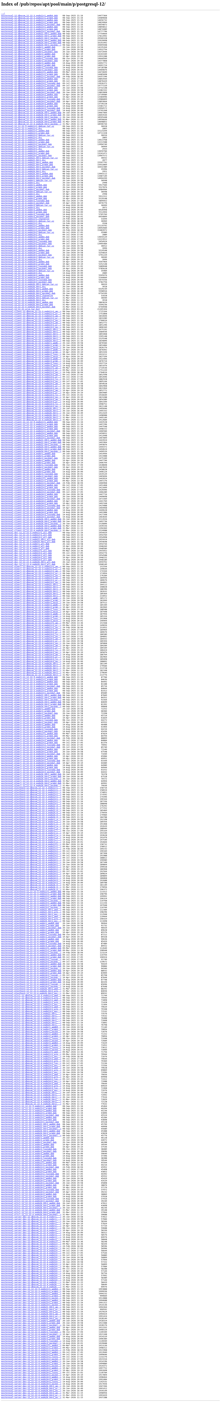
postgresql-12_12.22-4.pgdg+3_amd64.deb (24, 210)
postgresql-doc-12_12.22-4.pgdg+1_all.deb (25, 544)
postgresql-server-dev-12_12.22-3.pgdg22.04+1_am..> (31, 1307)
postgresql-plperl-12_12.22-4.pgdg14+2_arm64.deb (29, 758)
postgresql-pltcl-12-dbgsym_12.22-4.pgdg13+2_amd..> (31, 1059)
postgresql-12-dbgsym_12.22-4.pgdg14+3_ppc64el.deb (30, 110)
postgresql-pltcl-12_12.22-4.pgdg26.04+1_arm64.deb (30, 1205)
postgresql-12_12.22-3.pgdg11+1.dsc (21, 128)
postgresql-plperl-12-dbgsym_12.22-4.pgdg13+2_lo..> (31, 634)
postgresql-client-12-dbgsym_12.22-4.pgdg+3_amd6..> (31, 359)
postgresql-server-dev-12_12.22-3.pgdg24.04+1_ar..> (31, 1316)
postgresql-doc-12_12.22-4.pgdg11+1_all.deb (26, 551)
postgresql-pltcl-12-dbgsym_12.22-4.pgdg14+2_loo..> (31, 1079)
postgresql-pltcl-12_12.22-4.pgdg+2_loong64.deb (29, 1149)
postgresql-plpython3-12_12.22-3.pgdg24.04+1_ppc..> (31, 921)
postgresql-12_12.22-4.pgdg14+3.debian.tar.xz (27, 271)
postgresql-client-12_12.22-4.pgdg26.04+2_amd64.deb (31, 526)
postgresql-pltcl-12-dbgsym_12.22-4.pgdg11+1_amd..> (31, 1052)
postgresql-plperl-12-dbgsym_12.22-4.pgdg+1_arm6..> (31, 600)
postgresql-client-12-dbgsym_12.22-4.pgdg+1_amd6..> (31, 343)
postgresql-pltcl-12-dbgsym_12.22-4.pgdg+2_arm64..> (31, 1036)
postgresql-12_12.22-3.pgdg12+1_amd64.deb (25, 140)
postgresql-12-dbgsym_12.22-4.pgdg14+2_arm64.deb (29, 97)
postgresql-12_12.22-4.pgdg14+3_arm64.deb (25, 277)
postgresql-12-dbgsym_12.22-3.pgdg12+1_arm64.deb (29, 22)
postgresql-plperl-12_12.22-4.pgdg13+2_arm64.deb (29, 742)
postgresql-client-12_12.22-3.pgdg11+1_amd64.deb (29, 422)
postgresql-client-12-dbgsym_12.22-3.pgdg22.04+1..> (31, 329)
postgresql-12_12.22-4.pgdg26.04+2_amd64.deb (27, 302)
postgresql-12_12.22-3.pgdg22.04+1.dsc (23, 160)
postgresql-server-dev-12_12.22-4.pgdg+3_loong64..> (31, 1341)
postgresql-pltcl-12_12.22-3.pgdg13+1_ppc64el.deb (30, 1122)
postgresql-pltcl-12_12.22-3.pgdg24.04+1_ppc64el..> (31, 1135)
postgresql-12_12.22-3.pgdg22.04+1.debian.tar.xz (29, 158)
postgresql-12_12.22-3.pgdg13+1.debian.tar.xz (27, 146)
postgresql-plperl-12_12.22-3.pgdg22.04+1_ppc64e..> (31, 700)
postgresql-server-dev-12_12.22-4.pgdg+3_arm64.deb (30, 1339)
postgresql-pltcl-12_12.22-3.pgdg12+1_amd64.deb (29, 1111)
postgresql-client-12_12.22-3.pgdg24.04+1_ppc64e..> (31, 451)
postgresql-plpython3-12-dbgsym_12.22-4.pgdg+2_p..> (31, 833)
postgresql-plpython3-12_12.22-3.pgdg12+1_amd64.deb (31, 896)
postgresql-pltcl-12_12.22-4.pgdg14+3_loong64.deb (30, 1199)
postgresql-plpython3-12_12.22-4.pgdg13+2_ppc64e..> (31, 962)
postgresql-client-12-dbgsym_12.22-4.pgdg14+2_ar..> (31, 393)
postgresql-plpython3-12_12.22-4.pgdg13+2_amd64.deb (31, 955)
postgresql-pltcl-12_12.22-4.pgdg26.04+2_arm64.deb (30, 1212)
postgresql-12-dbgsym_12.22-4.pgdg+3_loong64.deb (29, 67)
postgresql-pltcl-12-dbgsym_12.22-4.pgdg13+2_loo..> (31, 1063)
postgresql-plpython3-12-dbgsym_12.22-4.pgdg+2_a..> (31, 826)
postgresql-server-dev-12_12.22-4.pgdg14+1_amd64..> (31, 1361)
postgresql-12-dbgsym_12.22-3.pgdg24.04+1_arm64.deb (31, 43)
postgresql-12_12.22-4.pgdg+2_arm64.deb (24, 198)
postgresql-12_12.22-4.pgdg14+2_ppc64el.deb (26, 268)
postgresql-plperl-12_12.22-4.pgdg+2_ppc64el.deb (29, 722)
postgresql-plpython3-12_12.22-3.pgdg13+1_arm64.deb (31, 905)
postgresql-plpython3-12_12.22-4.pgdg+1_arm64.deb (30, 925)
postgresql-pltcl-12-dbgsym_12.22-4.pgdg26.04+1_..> (31, 1092)
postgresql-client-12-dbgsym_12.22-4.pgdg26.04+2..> (31, 415)
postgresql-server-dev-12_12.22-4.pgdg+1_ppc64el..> (31, 1325)
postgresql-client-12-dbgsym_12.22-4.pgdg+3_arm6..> (31, 361)
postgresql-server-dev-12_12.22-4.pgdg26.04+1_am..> (31, 1386)
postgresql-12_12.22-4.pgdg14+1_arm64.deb (25, 253)
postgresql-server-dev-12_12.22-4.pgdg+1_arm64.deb (30, 1323)
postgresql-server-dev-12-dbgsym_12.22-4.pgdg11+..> (31, 1241)
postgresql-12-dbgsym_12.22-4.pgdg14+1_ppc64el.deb (30, 92)
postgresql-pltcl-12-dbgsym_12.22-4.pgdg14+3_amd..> (31, 1083)
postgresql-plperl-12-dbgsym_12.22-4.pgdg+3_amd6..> (31, 614)
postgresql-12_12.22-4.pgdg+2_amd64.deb (24, 196)
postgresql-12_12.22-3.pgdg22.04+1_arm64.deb (27, 164)
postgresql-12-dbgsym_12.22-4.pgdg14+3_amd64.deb (29, 104)
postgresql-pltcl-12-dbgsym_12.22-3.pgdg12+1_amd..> (31, 1000)
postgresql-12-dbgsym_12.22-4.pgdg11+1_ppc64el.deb (30, 76)
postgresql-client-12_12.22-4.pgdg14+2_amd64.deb (29, 501)
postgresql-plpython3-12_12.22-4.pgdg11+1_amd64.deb (31, 948)
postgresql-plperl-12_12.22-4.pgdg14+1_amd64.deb (29, 749)
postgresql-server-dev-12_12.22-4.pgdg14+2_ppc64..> (31, 1375)
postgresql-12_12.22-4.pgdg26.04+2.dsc (23, 300)
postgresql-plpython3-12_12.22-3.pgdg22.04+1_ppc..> (31, 914)
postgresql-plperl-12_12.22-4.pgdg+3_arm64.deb (28, 727)
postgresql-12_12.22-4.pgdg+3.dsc (20, 207)
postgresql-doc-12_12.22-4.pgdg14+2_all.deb (26, 557)
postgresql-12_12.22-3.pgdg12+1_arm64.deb (25, 142)
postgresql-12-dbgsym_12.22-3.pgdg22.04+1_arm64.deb (31, 36)
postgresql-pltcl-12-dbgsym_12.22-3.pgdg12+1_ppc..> (31, 1004)
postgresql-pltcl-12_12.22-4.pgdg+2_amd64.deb (27, 1144)
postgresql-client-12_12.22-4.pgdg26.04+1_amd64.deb (31, 519)
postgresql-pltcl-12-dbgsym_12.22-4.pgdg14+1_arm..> (31, 1070)
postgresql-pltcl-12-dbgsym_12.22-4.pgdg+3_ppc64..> (31, 1050)
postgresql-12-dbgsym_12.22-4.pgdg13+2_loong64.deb (30, 83)
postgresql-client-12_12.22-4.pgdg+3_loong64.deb (29, 474)
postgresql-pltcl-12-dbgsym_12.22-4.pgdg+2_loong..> (31, 1038)
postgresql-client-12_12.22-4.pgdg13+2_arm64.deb (29, 487)
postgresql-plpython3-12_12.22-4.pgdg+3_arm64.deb (30, 941)
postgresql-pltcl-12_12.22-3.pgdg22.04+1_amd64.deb (30, 1124)
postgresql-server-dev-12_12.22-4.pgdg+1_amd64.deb (30, 1321)
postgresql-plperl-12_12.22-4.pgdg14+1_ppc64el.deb (30, 754)
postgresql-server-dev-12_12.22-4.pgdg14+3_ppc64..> (31, 1384)
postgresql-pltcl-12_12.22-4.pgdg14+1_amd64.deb (29, 1178)
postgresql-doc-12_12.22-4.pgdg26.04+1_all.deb (28, 562)
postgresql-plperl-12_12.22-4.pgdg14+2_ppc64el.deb (30, 763)
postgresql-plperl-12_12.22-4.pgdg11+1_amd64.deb (29, 733)
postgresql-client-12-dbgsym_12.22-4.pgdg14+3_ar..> (31, 402)
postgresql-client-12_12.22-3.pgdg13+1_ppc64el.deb (30, 438)
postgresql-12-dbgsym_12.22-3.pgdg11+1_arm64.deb (29, 18)
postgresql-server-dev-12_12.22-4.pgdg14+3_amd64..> (31, 1377)
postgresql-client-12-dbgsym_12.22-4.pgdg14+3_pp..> (31, 406)
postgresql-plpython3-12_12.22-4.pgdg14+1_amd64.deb (31, 964)
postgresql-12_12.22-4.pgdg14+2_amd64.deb (25, 262)
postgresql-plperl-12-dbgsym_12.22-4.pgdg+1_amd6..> (31, 598)
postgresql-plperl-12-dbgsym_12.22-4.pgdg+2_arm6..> (31, 607)
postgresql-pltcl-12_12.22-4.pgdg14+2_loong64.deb (30, 1190)
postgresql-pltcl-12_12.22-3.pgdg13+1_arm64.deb (29, 1120)
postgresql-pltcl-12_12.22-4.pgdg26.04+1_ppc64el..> (31, 1208)
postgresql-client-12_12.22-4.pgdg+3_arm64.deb (28, 472)
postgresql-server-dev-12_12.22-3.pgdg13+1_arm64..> (31, 1302)
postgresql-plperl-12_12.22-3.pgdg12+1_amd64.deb (29, 682)
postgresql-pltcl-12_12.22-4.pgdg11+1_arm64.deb (29, 1165)
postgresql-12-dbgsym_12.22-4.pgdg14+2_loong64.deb (30, 99)
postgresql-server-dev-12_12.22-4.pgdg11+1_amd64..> (31, 1345)
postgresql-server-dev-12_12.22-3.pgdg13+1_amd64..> (31, 1300)
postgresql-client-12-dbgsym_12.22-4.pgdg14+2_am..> (31, 390)
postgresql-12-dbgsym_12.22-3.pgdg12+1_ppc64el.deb (30, 24)
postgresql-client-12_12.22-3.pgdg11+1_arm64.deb (29, 424)
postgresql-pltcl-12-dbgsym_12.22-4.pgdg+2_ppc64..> (31, 1041)
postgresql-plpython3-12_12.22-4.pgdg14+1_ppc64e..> (31, 968)
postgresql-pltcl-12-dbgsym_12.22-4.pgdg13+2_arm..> (31, 1061)
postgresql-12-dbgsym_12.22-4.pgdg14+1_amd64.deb (29, 88)
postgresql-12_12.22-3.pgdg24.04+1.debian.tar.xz (29, 169)
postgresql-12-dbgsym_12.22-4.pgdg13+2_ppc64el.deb (30, 85)
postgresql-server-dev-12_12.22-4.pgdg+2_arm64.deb (30, 1330)
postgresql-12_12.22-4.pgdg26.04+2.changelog (27, 295)
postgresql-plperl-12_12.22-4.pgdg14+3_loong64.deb (30, 770)
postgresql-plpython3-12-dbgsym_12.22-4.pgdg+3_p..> (31, 842)
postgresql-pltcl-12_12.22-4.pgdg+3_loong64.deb (29, 1158)
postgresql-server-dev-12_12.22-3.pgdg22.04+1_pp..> (31, 1311)
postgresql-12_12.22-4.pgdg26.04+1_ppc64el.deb (28, 293)
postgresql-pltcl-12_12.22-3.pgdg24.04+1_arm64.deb (30, 1133)
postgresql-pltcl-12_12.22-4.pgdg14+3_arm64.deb (29, 1196)
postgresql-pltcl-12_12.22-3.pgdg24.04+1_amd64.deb (30, 1131)
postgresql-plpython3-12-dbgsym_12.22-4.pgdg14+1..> (31, 860)
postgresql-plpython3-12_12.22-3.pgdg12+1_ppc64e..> (31, 901)
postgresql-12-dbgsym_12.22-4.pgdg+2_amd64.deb (28, 54)
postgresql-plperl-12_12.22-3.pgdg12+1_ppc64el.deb (30, 686)
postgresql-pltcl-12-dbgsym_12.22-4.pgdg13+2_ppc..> (31, 1065)
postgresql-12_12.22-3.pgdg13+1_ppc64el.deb (26, 155)
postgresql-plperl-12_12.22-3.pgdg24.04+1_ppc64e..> (31, 706)
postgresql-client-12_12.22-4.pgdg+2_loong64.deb (29, 465)
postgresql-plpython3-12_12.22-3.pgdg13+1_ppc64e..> (31, 907)
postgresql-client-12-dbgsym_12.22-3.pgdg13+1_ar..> (31, 325)
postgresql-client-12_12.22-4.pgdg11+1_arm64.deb (29, 481)
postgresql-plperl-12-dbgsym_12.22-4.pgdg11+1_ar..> (31, 625)
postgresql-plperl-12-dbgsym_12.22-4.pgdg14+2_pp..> (31, 652)
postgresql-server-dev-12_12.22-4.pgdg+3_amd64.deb (30, 1336)
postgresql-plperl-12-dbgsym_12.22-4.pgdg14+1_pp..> (31, 643)
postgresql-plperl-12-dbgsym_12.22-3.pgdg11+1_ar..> (31, 569)
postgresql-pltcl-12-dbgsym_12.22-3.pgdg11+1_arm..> (31, 998)
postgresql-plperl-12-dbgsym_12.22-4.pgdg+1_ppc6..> (31, 603)
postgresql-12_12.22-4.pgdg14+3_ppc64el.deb (26, 282)
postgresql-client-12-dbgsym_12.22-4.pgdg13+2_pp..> (31, 381)
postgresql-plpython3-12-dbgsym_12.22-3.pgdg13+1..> (31, 799)
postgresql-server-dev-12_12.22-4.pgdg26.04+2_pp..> (31, 1397)
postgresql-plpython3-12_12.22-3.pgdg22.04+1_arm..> (31, 912)
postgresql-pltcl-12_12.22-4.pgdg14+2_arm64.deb (29, 1187)
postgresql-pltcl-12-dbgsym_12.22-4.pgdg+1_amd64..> (31, 1027)
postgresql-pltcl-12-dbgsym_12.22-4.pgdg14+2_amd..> (31, 1074)
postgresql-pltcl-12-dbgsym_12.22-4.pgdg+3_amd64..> (31, 1043)
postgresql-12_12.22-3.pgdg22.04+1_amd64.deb (27, 162)
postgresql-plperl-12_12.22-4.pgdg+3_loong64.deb (29, 729)
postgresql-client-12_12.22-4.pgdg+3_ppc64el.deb (29, 476)
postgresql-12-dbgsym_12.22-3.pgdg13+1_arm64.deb (29, 29)
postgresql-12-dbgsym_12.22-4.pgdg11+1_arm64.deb (29, 74)
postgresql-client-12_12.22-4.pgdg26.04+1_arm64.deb (31, 521)
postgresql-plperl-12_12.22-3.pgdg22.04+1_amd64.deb (31, 695)
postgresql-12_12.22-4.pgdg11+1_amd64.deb (25, 225)
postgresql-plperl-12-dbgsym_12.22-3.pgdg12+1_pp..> (31, 575)
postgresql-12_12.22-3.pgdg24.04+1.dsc (23, 171)
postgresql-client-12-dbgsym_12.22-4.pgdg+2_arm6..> (31, 352)
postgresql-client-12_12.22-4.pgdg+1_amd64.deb (28, 453)
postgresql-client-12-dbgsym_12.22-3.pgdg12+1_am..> (31, 316)
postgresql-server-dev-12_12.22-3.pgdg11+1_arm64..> (31, 1291)
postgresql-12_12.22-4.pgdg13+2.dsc (21, 234)
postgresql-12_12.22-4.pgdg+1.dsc (20, 183)
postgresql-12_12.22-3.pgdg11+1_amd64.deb (25, 131)
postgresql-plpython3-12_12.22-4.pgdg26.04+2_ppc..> (31, 993)
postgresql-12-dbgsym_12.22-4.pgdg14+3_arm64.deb (29, 106)
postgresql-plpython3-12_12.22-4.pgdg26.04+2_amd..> (31, 989)
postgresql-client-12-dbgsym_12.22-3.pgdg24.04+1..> (31, 336)
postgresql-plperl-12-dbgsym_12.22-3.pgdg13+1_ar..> (31, 580)
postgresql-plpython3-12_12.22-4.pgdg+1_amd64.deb (30, 923)
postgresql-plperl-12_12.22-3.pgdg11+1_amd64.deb (29, 677)
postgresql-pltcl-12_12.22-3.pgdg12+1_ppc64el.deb (30, 1115)
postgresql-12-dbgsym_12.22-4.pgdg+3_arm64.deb (28, 65)
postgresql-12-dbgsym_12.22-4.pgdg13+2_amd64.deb (29, 79)
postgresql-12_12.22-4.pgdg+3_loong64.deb (25, 214)
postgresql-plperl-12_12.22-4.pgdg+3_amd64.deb (28, 724)
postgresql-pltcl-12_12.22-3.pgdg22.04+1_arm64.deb (30, 1126)
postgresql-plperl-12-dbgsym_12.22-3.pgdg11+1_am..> (31, 566)
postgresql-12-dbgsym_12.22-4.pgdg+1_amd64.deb (28, 47)
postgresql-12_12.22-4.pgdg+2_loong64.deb (25, 201)
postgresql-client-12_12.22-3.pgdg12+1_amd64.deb (29, 426)
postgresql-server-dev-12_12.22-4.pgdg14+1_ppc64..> (31, 1366)
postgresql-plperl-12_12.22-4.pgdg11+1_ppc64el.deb (30, 738)
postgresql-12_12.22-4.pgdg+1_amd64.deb (24, 185)
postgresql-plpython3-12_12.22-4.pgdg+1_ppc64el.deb (31, 928)
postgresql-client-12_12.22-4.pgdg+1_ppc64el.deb (29, 458)
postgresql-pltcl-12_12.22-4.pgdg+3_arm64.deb (27, 1156)
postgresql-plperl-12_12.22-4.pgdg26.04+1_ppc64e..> (31, 779)
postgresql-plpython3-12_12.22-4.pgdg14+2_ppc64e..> (31, 977)
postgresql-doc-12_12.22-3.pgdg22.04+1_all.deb (28, 539)
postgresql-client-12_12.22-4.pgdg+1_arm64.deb (28, 456)
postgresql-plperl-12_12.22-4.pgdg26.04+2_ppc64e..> (31, 785)
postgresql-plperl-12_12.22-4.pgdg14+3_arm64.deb (29, 767)
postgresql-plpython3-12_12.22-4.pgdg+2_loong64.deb (31, 934)
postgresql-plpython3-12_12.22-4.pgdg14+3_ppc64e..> (31, 986)
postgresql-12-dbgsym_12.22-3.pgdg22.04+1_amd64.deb (31, 34)
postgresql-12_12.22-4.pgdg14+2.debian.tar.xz (27, 257)
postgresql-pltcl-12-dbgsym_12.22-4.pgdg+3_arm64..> (31, 1045)
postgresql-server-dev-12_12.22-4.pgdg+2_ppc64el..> (31, 1334)
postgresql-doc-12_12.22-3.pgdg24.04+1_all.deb (28, 542)
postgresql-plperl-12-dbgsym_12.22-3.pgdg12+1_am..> (31, 571)
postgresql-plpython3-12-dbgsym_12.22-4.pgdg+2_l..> (31, 831)
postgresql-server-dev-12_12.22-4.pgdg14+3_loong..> (31, 1381)
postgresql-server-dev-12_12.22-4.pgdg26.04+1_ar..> (31, 1388)
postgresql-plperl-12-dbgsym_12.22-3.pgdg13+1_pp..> (31, 582)
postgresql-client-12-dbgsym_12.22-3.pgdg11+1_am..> (31, 311)
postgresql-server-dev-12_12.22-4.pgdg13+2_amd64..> (31, 1352)
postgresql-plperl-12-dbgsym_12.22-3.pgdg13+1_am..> (31, 578)
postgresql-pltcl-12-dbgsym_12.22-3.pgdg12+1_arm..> (31, 1002)
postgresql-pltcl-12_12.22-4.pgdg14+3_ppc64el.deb (30, 1201)
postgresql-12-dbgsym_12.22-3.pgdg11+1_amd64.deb (29, 15)
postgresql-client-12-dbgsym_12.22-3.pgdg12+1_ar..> (31, 318)
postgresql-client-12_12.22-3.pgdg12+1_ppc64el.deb (30, 431)
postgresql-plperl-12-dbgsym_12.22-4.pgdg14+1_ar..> (31, 641)
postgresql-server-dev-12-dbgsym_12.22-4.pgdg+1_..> (31, 1217)
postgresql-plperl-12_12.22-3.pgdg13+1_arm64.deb (29, 691)
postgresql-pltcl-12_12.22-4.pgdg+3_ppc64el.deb (29, 1160)
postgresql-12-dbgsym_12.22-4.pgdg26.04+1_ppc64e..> (31, 117)
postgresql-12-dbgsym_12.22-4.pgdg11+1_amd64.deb (29, 72)
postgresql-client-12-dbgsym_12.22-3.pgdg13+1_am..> (31, 323)
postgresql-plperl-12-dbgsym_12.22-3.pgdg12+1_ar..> (31, 573)
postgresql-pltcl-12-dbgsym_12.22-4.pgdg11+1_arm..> (31, 1054)
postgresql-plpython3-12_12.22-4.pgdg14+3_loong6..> (31, 984)
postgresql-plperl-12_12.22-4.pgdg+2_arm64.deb (28, 718)
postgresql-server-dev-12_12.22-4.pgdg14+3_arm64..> (31, 1379)
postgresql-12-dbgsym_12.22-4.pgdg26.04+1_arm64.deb (31, 115)
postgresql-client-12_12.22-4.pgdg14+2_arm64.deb (29, 503)
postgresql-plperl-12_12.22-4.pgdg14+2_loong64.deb (30, 761)
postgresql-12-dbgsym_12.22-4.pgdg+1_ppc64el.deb (29, 52)
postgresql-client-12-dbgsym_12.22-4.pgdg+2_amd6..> (31, 350)
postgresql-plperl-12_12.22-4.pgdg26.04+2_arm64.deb (31, 783)
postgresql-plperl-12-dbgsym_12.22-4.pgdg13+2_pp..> (31, 636)
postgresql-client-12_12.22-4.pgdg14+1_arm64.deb (29, 496)
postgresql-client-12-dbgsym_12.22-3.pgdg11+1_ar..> (31, 313)
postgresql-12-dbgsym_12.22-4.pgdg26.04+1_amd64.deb (31, 113)
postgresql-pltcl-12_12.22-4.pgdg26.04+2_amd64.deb (30, 1210)
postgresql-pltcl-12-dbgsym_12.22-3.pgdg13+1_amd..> (31, 1007)
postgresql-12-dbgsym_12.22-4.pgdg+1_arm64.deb (28, 49)
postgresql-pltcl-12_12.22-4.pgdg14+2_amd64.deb (29, 1185)
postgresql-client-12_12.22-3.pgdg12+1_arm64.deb (29, 429)
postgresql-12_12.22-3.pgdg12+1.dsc (21, 137)
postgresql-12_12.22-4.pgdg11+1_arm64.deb (25, 228)
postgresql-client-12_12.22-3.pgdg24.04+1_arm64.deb (31, 449)
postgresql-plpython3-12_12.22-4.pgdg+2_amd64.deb (30, 930)
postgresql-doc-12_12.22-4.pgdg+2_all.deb (25, 546)
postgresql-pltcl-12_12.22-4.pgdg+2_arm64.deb (27, 1147)
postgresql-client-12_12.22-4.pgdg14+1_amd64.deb (29, 494)
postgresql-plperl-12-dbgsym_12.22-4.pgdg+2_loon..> (31, 609)
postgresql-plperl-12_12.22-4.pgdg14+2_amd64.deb (29, 756)
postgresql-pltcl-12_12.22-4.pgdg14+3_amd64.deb (29, 1194)
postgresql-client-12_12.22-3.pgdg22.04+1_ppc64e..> (31, 444)
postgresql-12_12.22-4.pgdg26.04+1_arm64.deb (27, 291)
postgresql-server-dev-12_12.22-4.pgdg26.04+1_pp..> (31, 1391)
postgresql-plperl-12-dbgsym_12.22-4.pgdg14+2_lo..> (31, 650)
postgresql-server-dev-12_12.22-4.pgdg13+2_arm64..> (31, 1354)
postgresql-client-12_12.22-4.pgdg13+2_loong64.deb (30, 490)
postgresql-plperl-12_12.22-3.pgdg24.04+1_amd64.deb (31, 702)
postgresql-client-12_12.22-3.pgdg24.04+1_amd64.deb (31, 447)
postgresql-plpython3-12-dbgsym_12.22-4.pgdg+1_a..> (31, 819)
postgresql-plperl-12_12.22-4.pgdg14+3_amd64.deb (29, 765)
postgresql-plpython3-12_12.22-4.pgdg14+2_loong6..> (31, 975)
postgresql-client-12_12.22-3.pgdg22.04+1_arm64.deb (31, 442)
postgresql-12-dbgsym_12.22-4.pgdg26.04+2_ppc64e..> (31, 124)
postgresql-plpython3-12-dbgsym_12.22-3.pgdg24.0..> (31, 812)
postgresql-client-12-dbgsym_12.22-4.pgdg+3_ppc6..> (31, 365)
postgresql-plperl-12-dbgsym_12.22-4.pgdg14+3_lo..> (31, 659)
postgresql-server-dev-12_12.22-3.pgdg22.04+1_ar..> (31, 1309)
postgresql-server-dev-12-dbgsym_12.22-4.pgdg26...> (31, 1282)
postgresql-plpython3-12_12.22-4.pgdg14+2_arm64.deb (31, 973)
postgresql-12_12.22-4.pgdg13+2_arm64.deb (25, 239)
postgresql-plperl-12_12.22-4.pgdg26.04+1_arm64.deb (31, 776)
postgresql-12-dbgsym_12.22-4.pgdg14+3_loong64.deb (30, 108)
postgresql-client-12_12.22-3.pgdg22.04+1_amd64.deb (31, 440)
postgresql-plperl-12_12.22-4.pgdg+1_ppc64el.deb (29, 713)
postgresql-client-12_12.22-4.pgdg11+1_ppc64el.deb (30, 483)
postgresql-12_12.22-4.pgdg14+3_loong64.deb (26, 280)
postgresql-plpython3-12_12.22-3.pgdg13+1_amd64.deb (31, 903)
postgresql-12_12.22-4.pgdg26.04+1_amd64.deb (27, 289)
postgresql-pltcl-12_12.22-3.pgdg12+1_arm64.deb (29, 1113)
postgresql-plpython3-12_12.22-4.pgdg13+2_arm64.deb (31, 957)
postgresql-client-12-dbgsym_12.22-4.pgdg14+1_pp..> (31, 388)
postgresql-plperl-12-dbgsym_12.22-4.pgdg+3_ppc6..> (31, 621)
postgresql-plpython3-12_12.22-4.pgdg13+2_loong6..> (31, 959)
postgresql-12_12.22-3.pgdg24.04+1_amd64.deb (27, 174)
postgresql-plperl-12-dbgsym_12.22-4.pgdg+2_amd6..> (31, 605)
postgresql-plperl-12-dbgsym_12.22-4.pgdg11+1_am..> (31, 623)
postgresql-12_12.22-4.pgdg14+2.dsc (21, 259)
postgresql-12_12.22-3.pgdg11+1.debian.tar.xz (27, 126)
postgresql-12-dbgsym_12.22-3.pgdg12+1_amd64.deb (29, 20)
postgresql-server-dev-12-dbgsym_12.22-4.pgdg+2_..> (31, 1223)
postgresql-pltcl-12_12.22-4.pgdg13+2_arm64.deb (29, 1171)
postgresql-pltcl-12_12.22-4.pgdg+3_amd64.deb (27, 1153)
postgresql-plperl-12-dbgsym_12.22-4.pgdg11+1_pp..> (31, 627)
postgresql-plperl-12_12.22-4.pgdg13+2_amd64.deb (29, 740)
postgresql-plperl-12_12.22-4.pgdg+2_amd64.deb (28, 715)
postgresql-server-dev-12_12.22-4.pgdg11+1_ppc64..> (31, 1350)
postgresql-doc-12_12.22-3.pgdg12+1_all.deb (26, 535)
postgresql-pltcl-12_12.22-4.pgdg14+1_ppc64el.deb (30, 1183)
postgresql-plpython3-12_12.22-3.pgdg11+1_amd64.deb (31, 892)
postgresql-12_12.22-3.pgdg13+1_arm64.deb (25, 153)
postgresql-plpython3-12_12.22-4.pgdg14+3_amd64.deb (31, 980)
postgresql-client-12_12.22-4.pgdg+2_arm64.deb (28, 463)
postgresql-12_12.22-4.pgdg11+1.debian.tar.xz (27, 221)
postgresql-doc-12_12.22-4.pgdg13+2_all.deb (26, 553)
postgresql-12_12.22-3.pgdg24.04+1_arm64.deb (27, 176)
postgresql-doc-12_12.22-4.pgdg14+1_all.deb (26, 555)
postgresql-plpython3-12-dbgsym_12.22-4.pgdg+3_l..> (31, 840)
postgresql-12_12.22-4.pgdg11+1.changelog (25, 219)
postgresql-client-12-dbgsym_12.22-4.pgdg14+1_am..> (31, 383)
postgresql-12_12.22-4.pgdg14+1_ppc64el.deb (26, 255)
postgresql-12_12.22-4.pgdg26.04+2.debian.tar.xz (29, 298)
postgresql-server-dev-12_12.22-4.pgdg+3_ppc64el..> (31, 1343)
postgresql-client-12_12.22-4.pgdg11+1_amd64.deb (29, 478)
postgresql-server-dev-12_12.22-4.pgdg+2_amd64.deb (30, 1327)
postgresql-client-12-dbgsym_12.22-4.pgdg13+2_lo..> (31, 379)
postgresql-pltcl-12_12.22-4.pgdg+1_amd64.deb (27, 1138)
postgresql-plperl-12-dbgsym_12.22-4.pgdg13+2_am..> (31, 630)
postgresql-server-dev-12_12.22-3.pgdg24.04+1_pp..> (31, 1318)
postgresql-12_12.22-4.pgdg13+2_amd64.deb (25, 237)
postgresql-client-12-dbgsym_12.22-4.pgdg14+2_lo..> (31, 395)
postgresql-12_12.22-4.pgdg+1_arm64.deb (24, 187)
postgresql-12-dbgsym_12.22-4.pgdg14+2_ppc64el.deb (30, 101)
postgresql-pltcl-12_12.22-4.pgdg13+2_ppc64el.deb (30, 1176)
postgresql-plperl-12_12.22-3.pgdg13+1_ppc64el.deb (30, 693)
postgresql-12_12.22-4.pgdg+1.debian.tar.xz (26, 180)
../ (3, 13)
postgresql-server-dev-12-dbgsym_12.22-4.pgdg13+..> (31, 1248)
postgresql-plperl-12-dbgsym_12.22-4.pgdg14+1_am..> (31, 639)
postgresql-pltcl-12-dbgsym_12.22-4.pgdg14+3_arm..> (31, 1086)
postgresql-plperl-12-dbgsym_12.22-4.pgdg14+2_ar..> (31, 648)
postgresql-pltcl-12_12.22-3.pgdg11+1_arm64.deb (29, 1108)
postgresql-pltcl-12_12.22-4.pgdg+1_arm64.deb (27, 1140)
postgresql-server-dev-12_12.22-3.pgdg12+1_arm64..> (31, 1296)
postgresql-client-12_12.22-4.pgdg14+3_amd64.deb (29, 510)
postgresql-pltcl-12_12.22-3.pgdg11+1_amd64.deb (29, 1106)
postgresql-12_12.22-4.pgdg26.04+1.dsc (23, 286)
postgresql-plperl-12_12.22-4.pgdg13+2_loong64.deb (30, 745)
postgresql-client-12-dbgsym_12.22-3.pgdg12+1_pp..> (31, 320)
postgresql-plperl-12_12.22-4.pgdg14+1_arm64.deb (29, 752)
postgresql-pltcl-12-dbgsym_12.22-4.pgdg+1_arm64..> (31, 1029)
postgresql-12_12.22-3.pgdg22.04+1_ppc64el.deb (28, 167)
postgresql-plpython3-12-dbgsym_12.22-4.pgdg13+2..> (31, 851)
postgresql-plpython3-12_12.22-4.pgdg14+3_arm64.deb (31, 982)
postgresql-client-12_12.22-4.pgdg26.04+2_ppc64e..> (31, 530)
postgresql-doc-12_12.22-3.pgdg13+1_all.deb (26, 537)
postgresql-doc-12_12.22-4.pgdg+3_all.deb (25, 548)
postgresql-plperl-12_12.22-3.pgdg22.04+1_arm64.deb (31, 697)
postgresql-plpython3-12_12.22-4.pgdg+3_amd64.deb (30, 939)
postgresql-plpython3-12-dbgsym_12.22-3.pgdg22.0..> (31, 806)
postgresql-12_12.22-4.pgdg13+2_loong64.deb (26, 241)
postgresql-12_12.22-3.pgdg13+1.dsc (21, 149)
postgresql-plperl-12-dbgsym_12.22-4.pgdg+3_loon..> (31, 618)
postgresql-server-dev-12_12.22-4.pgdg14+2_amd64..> (31, 1368)
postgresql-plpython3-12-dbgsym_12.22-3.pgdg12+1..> (31, 792)
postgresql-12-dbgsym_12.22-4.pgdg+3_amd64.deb (28, 63)
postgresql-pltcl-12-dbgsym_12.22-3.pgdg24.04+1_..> (31, 1020)
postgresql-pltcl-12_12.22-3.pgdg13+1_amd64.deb (29, 1117)
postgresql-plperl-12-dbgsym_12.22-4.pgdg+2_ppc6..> (31, 612)
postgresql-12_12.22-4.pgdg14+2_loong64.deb (26, 266)
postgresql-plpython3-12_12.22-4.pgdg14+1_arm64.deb (31, 966)
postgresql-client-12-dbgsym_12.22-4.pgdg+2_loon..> (31, 354)
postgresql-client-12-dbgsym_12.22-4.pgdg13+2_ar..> (31, 377)
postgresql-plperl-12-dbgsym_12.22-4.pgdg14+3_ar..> (31, 657)
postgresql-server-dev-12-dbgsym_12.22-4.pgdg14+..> (31, 1257)
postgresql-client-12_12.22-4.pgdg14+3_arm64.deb (29, 512)
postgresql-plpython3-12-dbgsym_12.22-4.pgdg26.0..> (31, 885)
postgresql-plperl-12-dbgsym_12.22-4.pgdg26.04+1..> (31, 663)
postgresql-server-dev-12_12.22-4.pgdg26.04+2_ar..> (31, 1395)
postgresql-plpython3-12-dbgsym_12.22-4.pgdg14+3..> (31, 876)
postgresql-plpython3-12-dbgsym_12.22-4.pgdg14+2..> (31, 867)
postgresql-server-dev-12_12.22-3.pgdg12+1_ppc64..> (31, 1298)
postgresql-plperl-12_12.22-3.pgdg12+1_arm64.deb (29, 684)
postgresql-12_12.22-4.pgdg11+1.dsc (21, 223)
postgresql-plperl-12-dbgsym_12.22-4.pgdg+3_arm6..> (31, 616)
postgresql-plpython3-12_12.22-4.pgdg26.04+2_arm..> (31, 991)
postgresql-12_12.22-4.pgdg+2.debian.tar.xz (26, 192)
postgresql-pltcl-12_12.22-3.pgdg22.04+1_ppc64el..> (31, 1129)
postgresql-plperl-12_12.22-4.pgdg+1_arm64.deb (28, 711)
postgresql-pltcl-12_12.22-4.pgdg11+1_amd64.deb (29, 1162)
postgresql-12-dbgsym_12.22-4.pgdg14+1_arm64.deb (29, 90)
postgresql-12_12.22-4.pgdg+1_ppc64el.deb (25, 189)
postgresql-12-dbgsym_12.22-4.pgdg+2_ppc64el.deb (29, 61)
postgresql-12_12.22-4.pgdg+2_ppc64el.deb (25, 203)
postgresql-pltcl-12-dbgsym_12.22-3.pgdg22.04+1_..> (31, 1013)
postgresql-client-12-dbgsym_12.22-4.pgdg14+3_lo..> (31, 404)
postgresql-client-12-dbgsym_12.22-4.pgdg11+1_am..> (31, 368)
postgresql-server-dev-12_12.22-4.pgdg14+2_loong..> (31, 1372)
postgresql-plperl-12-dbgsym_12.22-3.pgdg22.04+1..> (31, 584)
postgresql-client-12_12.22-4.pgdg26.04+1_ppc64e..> (31, 523)
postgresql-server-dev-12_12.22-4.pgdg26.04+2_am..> (31, 1393)
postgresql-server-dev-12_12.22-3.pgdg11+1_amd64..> (31, 1289)
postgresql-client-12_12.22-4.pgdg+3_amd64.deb (28, 469)
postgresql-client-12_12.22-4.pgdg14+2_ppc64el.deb (30, 508)
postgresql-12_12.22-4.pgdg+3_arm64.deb (24, 212)
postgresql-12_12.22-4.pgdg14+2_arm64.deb (25, 264)
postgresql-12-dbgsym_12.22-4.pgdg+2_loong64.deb (29, 58)
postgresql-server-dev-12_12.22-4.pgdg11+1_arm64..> (31, 1348)
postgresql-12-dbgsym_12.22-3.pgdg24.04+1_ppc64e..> (31, 45)
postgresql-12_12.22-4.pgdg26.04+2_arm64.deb (27, 304)
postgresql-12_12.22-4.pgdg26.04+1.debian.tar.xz (29, 284)
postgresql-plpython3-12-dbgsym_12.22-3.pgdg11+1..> (31, 788)
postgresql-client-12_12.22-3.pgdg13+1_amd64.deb (29, 433)
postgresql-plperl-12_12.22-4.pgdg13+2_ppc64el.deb (30, 747)
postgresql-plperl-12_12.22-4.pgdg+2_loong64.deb (29, 720)
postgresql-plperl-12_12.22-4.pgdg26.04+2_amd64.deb (31, 781)
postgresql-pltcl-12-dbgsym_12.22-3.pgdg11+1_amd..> (31, 995)
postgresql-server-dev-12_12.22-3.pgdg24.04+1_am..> (31, 1314)
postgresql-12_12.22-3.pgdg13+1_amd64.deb (25, 151)
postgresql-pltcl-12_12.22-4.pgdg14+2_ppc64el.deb (30, 1192)
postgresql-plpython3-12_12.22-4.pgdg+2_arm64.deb (30, 932)
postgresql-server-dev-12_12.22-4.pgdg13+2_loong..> (31, 1357)
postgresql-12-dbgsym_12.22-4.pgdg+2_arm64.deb (28, 56)
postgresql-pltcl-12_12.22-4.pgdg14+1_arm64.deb (29, 1181)
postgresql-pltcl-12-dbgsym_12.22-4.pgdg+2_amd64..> (31, 1034)
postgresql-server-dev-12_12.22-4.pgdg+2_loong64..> (31, 1332)
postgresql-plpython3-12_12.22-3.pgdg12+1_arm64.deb (31, 898)
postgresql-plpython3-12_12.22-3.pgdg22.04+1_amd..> (31, 910)
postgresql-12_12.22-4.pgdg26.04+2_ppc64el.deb (28, 307)
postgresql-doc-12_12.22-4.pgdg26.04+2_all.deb (28, 564)
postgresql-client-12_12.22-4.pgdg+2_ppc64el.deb (29, 467)
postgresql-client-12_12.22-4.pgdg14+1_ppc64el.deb (30, 499)
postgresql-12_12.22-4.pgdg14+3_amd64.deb (25, 275)
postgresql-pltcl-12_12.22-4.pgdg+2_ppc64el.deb (29, 1151)
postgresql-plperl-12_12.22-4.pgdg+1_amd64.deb (28, 709)
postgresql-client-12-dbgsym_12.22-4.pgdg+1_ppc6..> (31, 347)
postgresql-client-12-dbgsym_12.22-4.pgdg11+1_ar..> (31, 370)
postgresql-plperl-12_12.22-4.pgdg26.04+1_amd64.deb (31, 774)
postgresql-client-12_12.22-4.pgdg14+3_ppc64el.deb (30, 517)
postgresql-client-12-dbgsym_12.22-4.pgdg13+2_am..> (31, 374)
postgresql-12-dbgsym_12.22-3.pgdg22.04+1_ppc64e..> (31, 38)
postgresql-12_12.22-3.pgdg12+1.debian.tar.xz (27, 135)
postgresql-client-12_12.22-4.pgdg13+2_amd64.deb (29, 485)
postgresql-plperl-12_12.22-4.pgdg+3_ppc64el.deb (29, 731)
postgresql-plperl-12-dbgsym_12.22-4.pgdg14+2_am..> (31, 645)
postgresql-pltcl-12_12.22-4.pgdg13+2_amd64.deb (29, 1169)
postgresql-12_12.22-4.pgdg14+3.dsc (21, 273)
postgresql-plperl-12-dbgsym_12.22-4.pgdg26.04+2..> (31, 670)
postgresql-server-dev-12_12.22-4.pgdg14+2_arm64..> (31, 1370)
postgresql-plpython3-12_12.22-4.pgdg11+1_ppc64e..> (31, 952)
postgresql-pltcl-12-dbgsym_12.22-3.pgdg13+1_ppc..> (31, 1011)
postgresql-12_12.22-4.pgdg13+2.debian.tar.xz (27, 232)
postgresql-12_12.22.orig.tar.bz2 (20, 309)
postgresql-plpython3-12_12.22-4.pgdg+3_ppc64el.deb (31, 946)
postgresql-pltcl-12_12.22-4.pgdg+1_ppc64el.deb (29, 1142)
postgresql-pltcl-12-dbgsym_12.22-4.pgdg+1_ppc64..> (31, 1032)
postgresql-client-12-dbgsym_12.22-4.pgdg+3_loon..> (31, 363)
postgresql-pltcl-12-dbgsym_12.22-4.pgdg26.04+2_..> (31, 1099)
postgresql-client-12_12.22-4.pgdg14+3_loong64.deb (30, 514)
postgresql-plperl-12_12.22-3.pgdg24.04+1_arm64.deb (31, 704)
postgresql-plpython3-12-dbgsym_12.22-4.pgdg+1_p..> (31, 824)
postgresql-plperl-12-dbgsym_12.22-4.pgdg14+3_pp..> (31, 661)
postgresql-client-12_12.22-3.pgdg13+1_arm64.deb (29, 435)
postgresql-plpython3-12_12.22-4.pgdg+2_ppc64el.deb (31, 937)
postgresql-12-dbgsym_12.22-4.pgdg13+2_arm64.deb (29, 81)
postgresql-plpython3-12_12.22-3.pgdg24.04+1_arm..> (31, 919)
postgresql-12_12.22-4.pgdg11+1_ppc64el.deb (26, 230)
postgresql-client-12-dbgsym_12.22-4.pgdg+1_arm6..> (31, 345)
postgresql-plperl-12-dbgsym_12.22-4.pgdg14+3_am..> (31, 654)
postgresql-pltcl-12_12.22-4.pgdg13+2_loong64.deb (30, 1174)
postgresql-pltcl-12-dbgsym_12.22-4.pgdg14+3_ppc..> (31, 1090)
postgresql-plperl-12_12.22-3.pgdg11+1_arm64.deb (29, 679)
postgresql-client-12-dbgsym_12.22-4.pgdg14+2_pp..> (31, 397)
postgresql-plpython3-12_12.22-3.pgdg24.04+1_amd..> (31, 916)
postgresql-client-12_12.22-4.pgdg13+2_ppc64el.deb (30, 492)
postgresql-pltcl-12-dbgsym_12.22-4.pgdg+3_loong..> (31, 1047)
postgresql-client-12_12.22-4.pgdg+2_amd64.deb (28, 460)
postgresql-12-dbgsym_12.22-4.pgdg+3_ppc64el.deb (29, 70)
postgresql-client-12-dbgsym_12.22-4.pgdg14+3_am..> (31, 399)
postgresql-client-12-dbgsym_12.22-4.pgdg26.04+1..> (31, 408)
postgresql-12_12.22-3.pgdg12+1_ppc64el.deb (26, 144)
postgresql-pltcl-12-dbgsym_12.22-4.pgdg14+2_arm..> (31, 1077)
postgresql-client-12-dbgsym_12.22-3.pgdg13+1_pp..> (31, 327)
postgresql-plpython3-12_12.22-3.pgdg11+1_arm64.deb (31, 894)
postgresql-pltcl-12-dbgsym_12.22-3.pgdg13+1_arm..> (31, 1009)
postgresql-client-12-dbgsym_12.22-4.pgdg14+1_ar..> (31, 386)
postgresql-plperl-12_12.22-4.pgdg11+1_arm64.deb (29, 736)
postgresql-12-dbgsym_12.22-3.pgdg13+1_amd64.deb (29, 27)
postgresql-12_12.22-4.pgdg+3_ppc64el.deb (25, 216)
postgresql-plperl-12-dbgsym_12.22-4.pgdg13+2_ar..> (31, 632)
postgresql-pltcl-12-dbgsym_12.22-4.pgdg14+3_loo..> (31, 1088)
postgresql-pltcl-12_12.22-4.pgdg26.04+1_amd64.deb (30, 1203)
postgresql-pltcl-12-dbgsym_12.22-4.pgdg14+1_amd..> (31, 1068)
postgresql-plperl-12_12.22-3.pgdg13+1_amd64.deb (29, 688)
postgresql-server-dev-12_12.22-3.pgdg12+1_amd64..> (31, 1293)
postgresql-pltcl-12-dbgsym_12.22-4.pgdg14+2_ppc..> (31, 1081)
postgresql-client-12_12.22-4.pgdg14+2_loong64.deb (30, 505)
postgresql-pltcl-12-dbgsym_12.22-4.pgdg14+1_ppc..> (31, 1072)
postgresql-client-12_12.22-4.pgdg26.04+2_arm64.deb (31, 528)
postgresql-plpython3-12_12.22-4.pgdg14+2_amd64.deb (31, 971)
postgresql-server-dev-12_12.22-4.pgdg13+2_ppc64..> (31, 1359)
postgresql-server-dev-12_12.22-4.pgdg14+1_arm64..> (31, 1363)
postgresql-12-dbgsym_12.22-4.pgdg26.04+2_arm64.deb (31, 122)
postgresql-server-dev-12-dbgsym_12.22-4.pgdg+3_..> (31, 1232)
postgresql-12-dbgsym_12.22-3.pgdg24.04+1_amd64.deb (31, 40)
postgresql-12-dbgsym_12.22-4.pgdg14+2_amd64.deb (29, 94)
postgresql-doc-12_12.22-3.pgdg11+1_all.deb (26, 533)
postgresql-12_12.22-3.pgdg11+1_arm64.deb (25, 133)
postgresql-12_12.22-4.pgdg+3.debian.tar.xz (26, 205)
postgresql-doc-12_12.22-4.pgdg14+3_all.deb (26, 560)
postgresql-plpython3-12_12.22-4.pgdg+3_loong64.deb (31, 943)
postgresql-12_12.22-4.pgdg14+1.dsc (21, 248)
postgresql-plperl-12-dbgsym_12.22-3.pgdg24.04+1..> (31, 591)
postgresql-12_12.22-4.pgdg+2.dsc (20, 194)
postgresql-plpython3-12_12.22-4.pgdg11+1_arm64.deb (31, 950)
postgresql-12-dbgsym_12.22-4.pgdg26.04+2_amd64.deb (31, 119)
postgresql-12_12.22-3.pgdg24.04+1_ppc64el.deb (28, 178)
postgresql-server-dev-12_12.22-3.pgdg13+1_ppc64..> (31, 1305)
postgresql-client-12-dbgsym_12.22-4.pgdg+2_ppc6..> (31, 356)
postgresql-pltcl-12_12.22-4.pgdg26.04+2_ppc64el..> (31, 1214)
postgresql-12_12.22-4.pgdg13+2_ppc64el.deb (26, 243)
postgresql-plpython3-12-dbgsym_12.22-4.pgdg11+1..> (31, 844)
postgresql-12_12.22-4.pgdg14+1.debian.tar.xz (27, 246)
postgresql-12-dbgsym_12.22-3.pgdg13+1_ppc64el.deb (30, 31)
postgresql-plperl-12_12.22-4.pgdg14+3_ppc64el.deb (30, 772)
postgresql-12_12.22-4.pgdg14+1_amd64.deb (25, 250)
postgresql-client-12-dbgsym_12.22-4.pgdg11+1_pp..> (31, 372)
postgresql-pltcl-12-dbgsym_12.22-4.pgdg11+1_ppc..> (31, 1056)
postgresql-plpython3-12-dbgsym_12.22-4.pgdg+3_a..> (31, 835)
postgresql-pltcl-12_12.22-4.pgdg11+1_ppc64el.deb (30, 1167)
